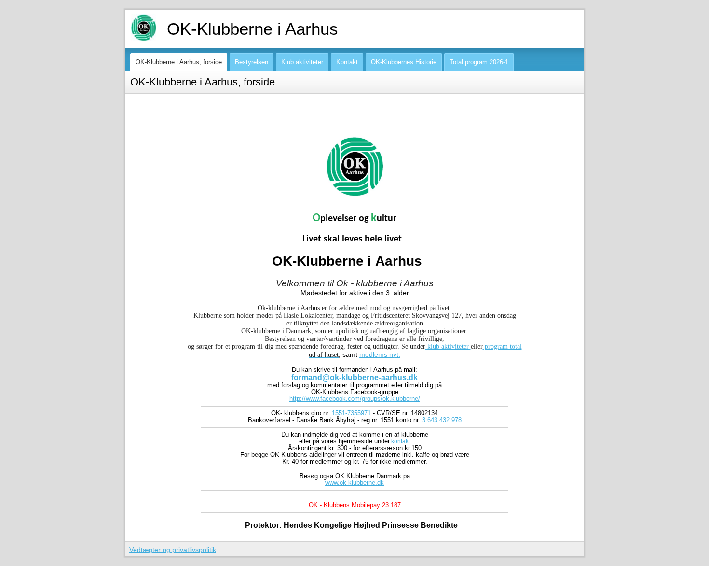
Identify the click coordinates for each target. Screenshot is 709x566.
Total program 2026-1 (479, 62)
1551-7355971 (351, 413)
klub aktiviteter (448, 346)
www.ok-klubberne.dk (354, 483)
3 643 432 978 (442, 420)
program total (502, 346)
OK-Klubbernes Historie (403, 62)
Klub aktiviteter (302, 62)
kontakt (400, 441)
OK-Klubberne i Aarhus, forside (179, 62)
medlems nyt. (379, 354)
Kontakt (347, 62)
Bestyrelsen (251, 62)
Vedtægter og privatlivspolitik (172, 549)
